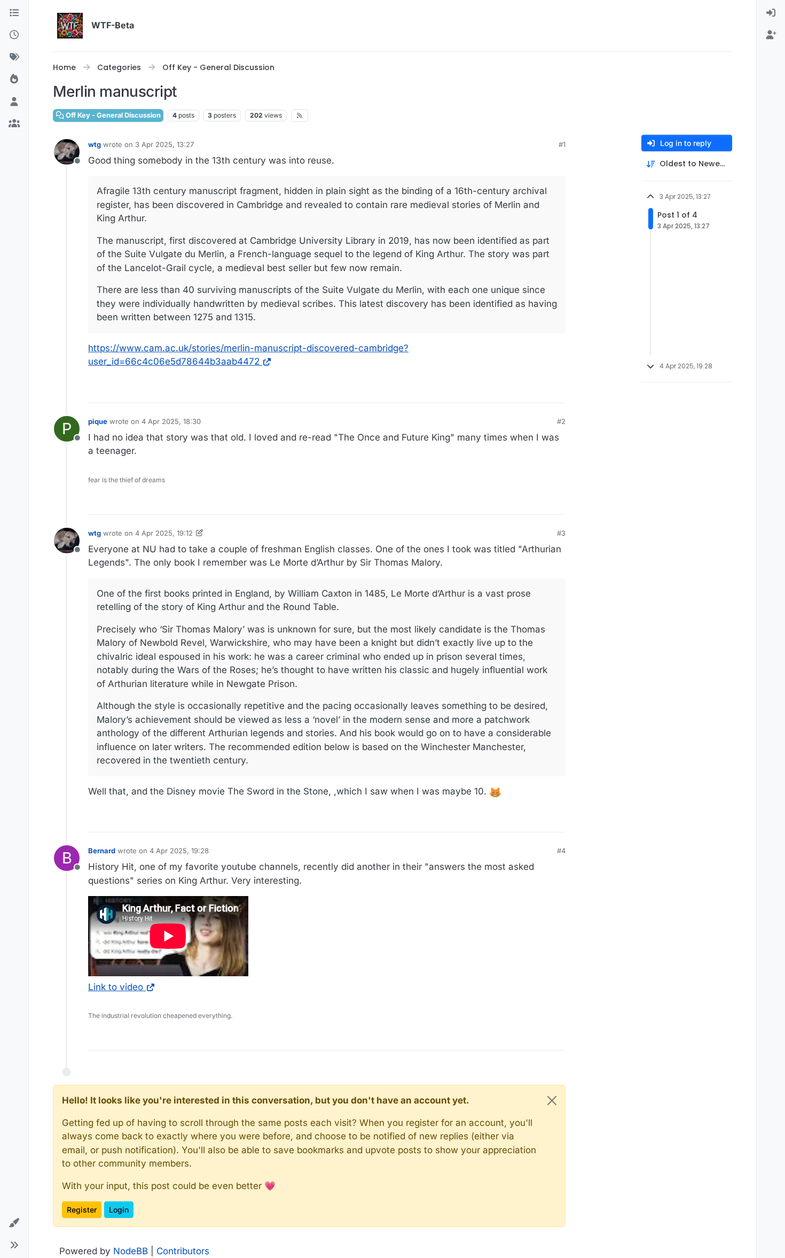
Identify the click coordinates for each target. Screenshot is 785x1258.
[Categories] (14, 13)
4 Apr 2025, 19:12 (164, 533)
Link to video (115, 987)
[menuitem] (771, 13)
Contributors (182, 1251)
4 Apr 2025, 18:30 (171, 421)
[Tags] (14, 58)
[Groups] (14, 124)
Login (119, 1209)
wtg (94, 144)
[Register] (771, 36)
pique (97, 421)
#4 (561, 850)
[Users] (14, 102)
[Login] (771, 13)
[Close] (552, 1100)
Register (82, 1209)
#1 (562, 144)
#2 (561, 421)
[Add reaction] (556, 390)
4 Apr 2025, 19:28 (179, 850)
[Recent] (14, 36)
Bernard (101, 850)
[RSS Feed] (300, 115)
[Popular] (14, 80)
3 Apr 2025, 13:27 (164, 144)
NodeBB (130, 1251)
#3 (561, 533)
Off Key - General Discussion (112, 115)
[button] (14, 1223)
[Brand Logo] (70, 25)
